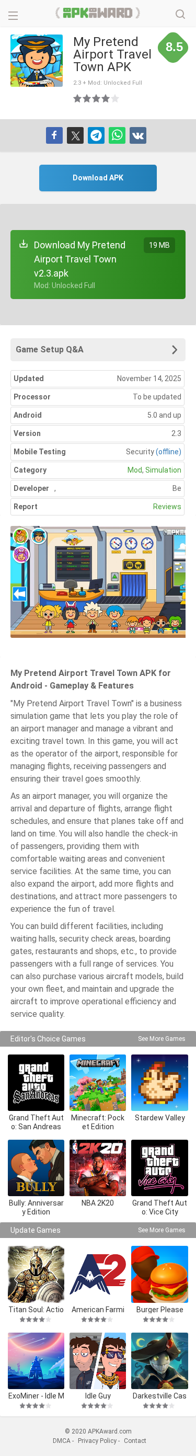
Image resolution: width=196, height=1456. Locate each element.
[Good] (96, 98)
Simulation (163, 470)
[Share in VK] (138, 135)
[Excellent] (115, 98)
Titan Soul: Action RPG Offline (36, 1309)
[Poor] (78, 98)
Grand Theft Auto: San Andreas (36, 1122)
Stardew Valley (160, 1118)
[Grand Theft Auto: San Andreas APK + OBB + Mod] (36, 1082)
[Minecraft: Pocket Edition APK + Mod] (98, 1082)
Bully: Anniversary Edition (36, 1207)
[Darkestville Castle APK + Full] (159, 1361)
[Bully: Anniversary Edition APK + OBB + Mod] (36, 1168)
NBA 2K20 (98, 1203)
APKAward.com (98, 13)
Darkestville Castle (160, 1396)
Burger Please (159, 1309)
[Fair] (87, 98)
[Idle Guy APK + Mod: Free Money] (98, 1361)
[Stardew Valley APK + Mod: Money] (159, 1082)
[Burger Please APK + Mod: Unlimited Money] (159, 1274)
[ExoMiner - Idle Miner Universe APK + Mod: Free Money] (36, 1361)
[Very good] (106, 98)
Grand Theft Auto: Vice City (159, 1207)
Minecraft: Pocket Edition (97, 1122)
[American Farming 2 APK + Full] (98, 1274)
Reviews (167, 506)
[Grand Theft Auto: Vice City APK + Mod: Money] (159, 1168)
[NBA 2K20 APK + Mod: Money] (98, 1168)
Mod (135, 470)
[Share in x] (75, 135)
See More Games (162, 1038)
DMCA (62, 1440)
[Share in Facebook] (54, 135)
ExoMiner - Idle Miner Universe (36, 1396)
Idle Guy (98, 1396)
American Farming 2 (98, 1309)
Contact (135, 1440)
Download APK (98, 178)
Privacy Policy (97, 1440)
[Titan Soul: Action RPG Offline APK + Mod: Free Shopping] (36, 1274)
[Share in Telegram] (96, 135)
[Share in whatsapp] (117, 135)
